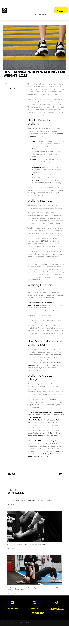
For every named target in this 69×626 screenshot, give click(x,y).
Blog (34, 14)
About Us (35, 6)
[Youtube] (43, 613)
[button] (61, 10)
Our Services (46, 6)
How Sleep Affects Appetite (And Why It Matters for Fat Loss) (29, 501)
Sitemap (30, 622)
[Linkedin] (41, 613)
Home (28, 6)
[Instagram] (38, 613)
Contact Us (42, 14)
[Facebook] (33, 613)
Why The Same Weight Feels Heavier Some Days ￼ (26, 544)
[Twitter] (35, 613)
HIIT (42, 241)
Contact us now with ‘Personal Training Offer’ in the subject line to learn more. (45, 453)
